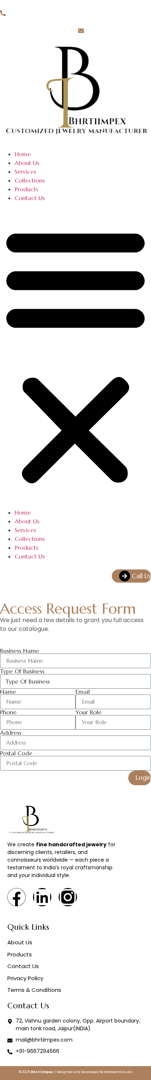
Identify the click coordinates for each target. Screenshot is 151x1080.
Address (10, 732)
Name (8, 692)
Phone (8, 712)
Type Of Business (22, 671)
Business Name (19, 651)
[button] (75, 355)
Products (26, 189)
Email (83, 692)
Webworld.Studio (118, 1072)
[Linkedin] (42, 897)
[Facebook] (16, 897)
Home (23, 154)
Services (25, 171)
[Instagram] (68, 897)
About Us (27, 162)
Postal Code (16, 753)
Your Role (89, 712)
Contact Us (30, 198)
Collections (30, 180)
